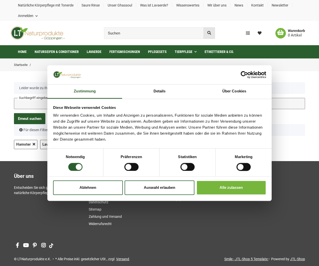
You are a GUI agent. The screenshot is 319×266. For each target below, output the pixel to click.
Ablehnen (88, 188)
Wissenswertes (187, 5)
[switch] (131, 167)
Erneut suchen (29, 118)
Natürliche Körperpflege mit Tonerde (46, 5)
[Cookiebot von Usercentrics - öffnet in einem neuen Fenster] (244, 74)
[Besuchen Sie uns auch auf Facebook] (17, 246)
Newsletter (280, 5)
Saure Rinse (90, 5)
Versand (122, 259)
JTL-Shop (297, 259)
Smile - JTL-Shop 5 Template (246, 259)
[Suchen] (209, 33)
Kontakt (257, 5)
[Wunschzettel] (259, 33)
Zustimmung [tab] (85, 91)
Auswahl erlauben (159, 188)
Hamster (23, 144)
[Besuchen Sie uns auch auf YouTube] (26, 246)
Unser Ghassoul (120, 5)
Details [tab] (160, 91)
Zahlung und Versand (105, 217)
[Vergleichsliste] (248, 33)
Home (22, 52)
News (239, 5)
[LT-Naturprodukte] (37, 33)
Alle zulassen (231, 188)
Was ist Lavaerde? (154, 5)
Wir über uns (217, 5)
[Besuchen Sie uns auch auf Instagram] (43, 246)
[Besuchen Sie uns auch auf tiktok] (51, 246)
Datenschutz (98, 202)
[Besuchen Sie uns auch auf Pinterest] (34, 246)
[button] (28, 15)
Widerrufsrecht (100, 224)
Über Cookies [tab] (234, 91)
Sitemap (95, 209)
